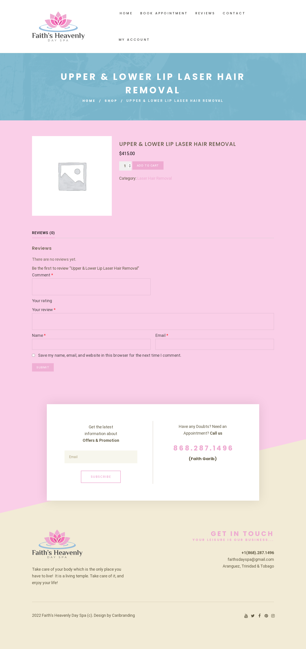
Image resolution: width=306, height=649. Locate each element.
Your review (44, 309)
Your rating (42, 300)
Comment (42, 275)
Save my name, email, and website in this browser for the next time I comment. (109, 355)
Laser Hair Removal (154, 178)
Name (39, 335)
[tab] (47, 233)
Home (89, 100)
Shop (111, 100)
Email (161, 335)
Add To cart (148, 165)
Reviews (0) (43, 233)
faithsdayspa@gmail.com (251, 559)
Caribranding (123, 615)
